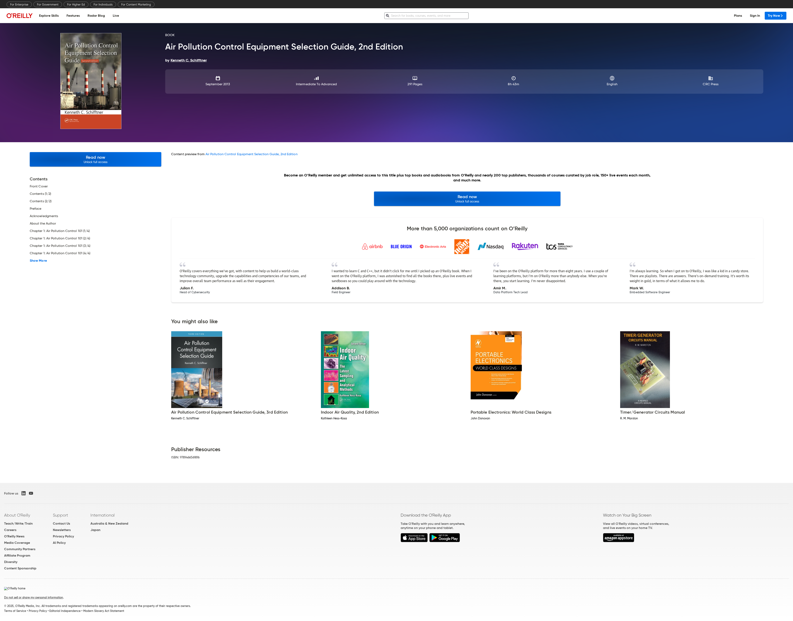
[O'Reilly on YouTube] (31, 493)
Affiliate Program (17, 555)
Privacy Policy (63, 536)
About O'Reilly (17, 515)
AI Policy (59, 543)
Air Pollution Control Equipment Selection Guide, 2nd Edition (251, 154)
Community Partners (19, 549)
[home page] (20, 16)
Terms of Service (15, 611)
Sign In (755, 15)
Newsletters (62, 530)
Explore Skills (49, 15)
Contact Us (61, 523)
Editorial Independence (65, 611)
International (102, 515)
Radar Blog (96, 15)
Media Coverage (17, 543)
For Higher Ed (76, 4)
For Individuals (103, 4)
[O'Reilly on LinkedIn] (23, 493)
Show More (38, 260)
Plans (738, 15)
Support (60, 515)
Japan (95, 530)
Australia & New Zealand (109, 523)
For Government (47, 4)
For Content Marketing (136, 4)
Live (116, 15)
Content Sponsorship (20, 568)
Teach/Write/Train (18, 523)
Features (73, 15)
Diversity (10, 562)
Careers (10, 530)
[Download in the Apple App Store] (414, 541)
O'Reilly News (14, 536)
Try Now (774, 15)
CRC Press (710, 84)
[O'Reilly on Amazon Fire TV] (618, 541)
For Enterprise (19, 4)
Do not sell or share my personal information (33, 597)
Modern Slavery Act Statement (103, 611)
